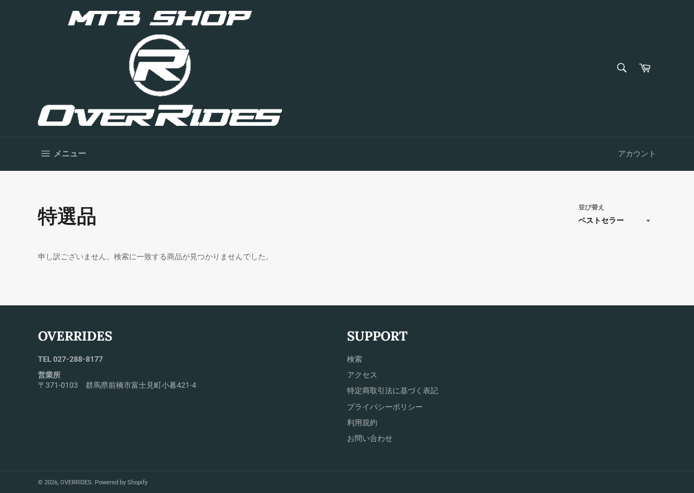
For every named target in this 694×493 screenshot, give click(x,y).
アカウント (637, 153)
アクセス (362, 374)
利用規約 (362, 422)
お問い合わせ (370, 438)
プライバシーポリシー (385, 406)
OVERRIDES (76, 482)
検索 (354, 359)
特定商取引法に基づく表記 (392, 390)
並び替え (592, 207)
